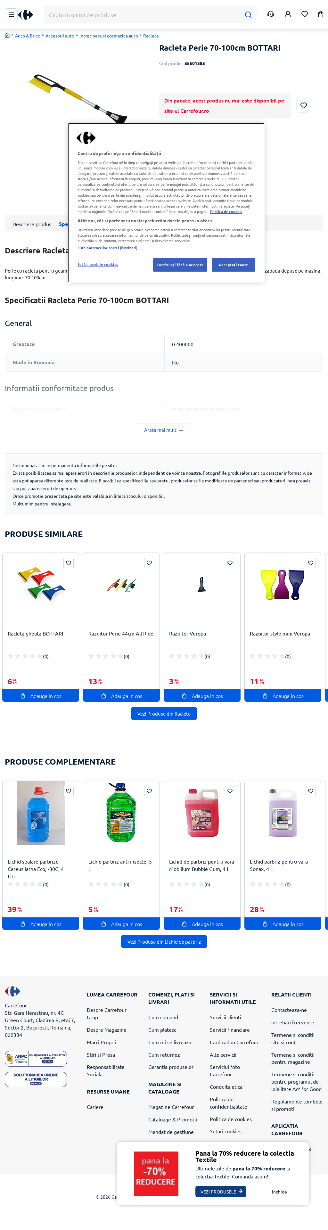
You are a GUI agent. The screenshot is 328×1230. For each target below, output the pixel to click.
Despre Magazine (107, 1029)
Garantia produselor (170, 1066)
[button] (320, 15)
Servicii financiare (230, 1029)
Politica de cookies (231, 1119)
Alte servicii (223, 1054)
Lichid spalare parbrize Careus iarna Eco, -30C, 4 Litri (36, 868)
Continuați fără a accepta (180, 264)
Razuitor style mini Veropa (280, 633)
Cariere (95, 1106)
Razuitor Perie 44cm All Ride (120, 633)
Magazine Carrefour (171, 1106)
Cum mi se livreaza (169, 1042)
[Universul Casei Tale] (28, 15)
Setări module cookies (98, 264)
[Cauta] (248, 15)
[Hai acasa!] (7, 35)
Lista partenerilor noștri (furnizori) (107, 247)
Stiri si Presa (101, 1054)
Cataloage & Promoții (172, 1119)
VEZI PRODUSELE (218, 1191)
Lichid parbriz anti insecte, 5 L (120, 865)
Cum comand (163, 1017)
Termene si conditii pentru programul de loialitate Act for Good (296, 1081)
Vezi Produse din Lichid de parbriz (164, 942)
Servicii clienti (225, 1017)
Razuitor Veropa (187, 633)
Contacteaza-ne (289, 1009)
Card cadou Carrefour (234, 1042)
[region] (166, 203)
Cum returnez (164, 1054)
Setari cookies (226, 1131)
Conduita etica (226, 1086)
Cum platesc (162, 1029)
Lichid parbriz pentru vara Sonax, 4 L (279, 865)
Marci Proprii (101, 1042)
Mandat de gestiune (171, 1131)
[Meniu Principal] (11, 14)
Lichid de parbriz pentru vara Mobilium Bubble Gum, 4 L (201, 865)
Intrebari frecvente (292, 1022)
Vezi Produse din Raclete (164, 713)
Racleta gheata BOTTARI (35, 633)
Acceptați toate (233, 264)
